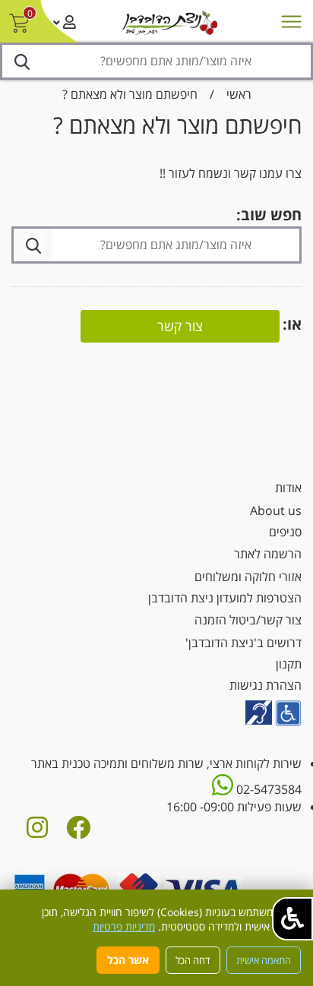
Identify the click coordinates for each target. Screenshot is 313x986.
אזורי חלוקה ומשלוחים (248, 576)
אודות (288, 487)
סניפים (285, 531)
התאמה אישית (263, 960)
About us (276, 510)
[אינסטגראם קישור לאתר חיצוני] (37, 831)
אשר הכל (128, 960)
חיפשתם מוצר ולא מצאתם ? (130, 94)
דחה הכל (192, 960)
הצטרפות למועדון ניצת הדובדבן (225, 597)
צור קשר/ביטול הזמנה (248, 620)
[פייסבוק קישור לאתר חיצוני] (78, 831)
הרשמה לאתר (268, 553)
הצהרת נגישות (265, 685)
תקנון (289, 664)
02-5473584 (267, 789)
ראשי (238, 94)
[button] (292, 918)
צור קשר (180, 326)
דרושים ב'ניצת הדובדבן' (243, 642)
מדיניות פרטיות (124, 926)
